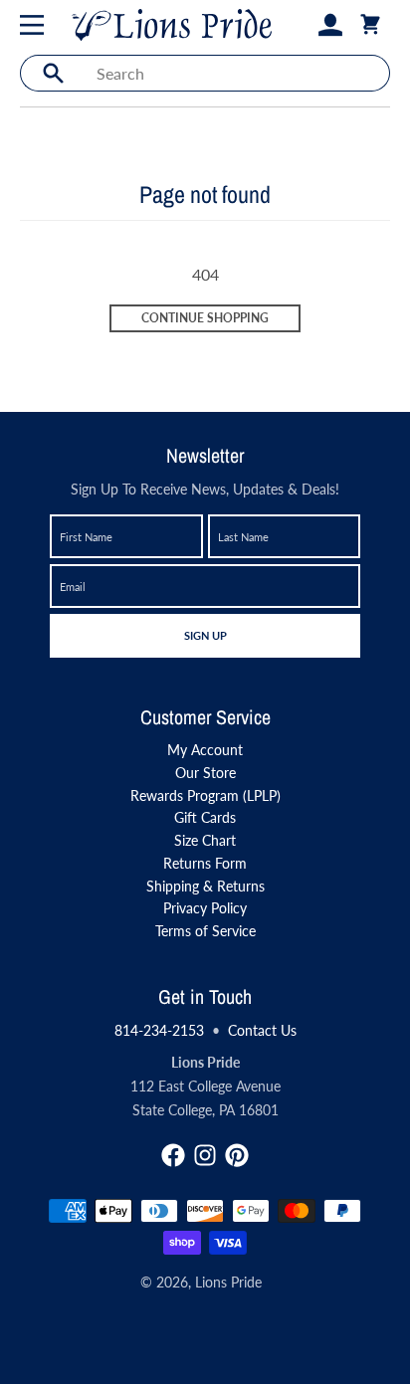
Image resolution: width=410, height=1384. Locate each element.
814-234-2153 (159, 1030)
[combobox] (237, 73)
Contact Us (262, 1030)
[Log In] (330, 25)
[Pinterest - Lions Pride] (237, 1155)
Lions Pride (228, 1282)
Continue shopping (205, 317)
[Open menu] (36, 25)
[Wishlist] (298, 25)
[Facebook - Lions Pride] (173, 1155)
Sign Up (205, 635)
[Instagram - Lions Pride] (205, 1155)
